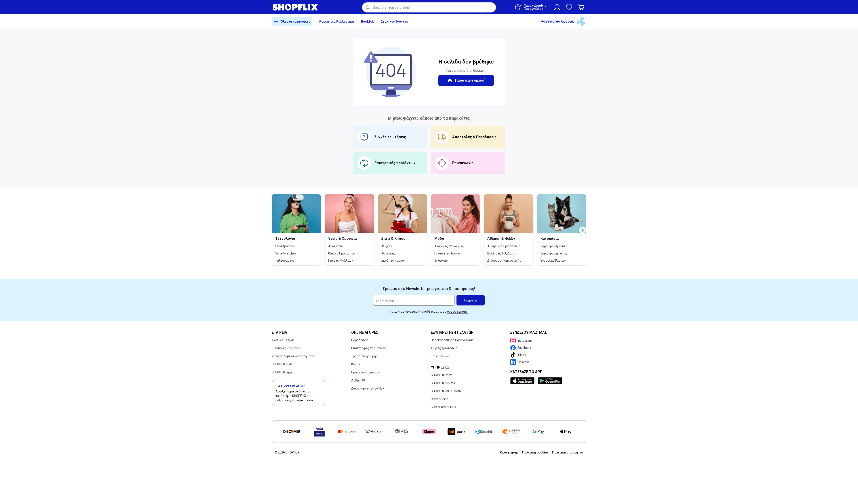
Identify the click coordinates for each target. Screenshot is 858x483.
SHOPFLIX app (282, 372)
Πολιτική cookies (535, 452)
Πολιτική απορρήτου (568, 452)
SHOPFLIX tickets (443, 383)
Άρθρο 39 (358, 380)
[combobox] (429, 7)
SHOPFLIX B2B (282, 364)
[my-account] (557, 7)
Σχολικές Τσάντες (394, 21)
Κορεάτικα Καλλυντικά (336, 21)
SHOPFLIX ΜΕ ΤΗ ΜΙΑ (446, 391)
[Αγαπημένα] (569, 7)
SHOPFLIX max (441, 375)
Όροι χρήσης (509, 452)
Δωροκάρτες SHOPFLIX (368, 388)
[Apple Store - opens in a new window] (523, 380)
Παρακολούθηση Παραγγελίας (452, 340)
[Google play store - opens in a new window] (550, 380)
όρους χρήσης (457, 311)
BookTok (367, 21)
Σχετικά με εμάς (283, 340)
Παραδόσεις (360, 340)
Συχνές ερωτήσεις (444, 348)
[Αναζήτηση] (367, 7)
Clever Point (439, 399)
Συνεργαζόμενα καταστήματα (293, 356)
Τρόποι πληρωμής (364, 356)
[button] (582, 7)
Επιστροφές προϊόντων (368, 348)
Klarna (355, 364)
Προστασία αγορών (365, 372)
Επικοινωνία (440, 356)
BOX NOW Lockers (443, 407)
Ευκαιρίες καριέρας (286, 348)
